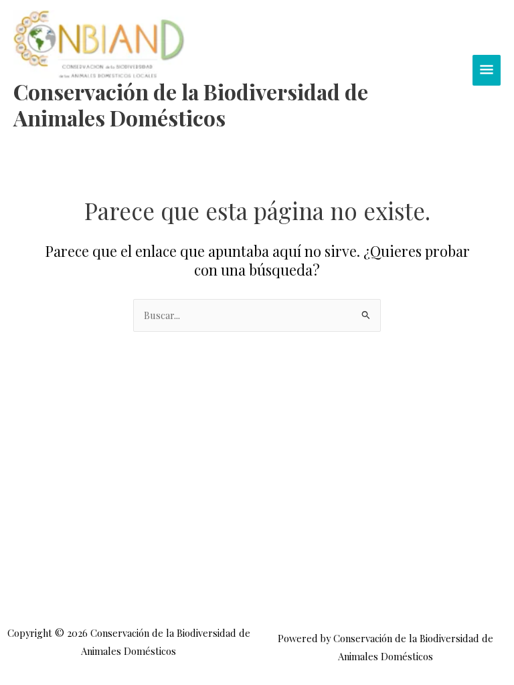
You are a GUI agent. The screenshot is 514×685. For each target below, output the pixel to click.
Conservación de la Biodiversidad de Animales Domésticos (190, 104)
